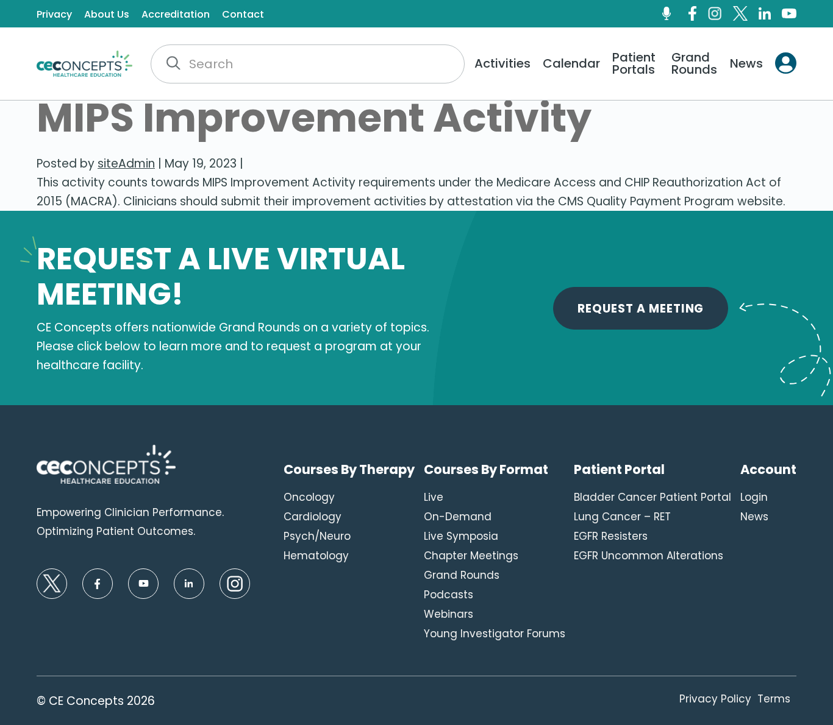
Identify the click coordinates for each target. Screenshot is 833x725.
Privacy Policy (715, 698)
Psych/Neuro (317, 536)
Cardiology (312, 516)
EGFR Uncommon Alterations (648, 555)
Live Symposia (461, 536)
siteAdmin (126, 163)
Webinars (448, 614)
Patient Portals (634, 63)
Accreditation (175, 14)
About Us (106, 14)
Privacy (54, 14)
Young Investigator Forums (494, 633)
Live (433, 497)
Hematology (316, 555)
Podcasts (448, 594)
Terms (773, 698)
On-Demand (458, 516)
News (746, 63)
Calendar (571, 63)
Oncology (309, 497)
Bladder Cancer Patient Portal (652, 497)
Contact (243, 14)
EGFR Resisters (611, 536)
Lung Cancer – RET (622, 516)
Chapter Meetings (471, 555)
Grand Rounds (694, 63)
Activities (502, 63)
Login (754, 497)
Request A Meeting (640, 308)
